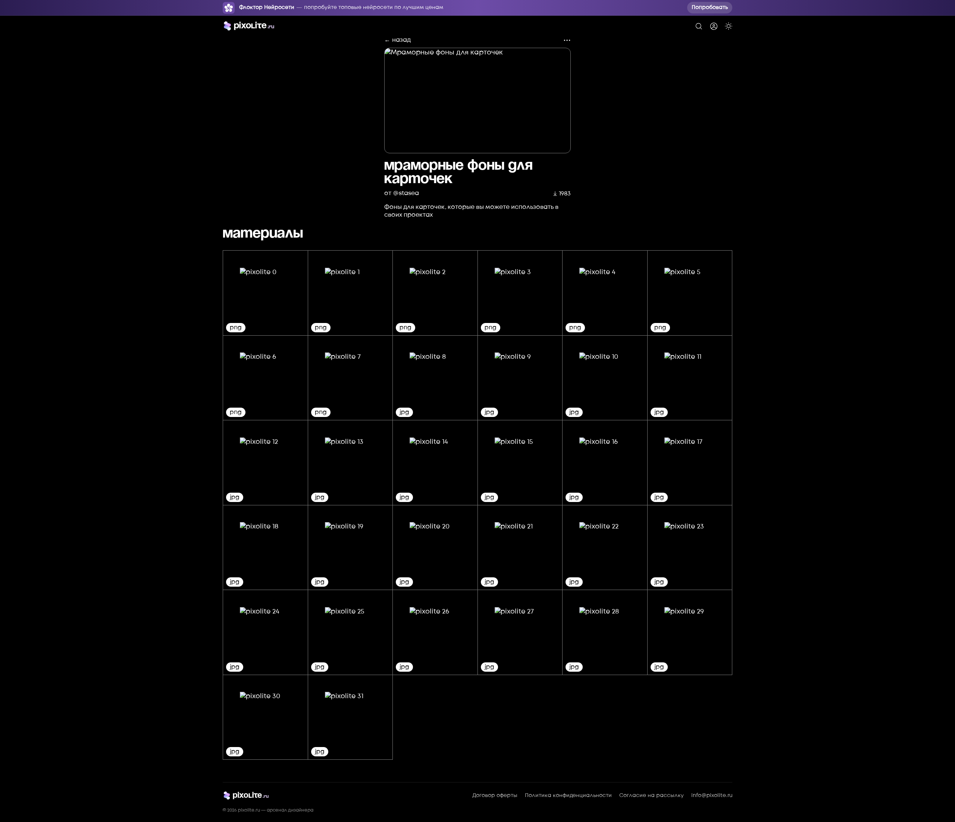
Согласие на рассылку (651, 795)
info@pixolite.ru (711, 795)
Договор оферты (494, 795)
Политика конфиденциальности (568, 795)
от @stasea (401, 193)
